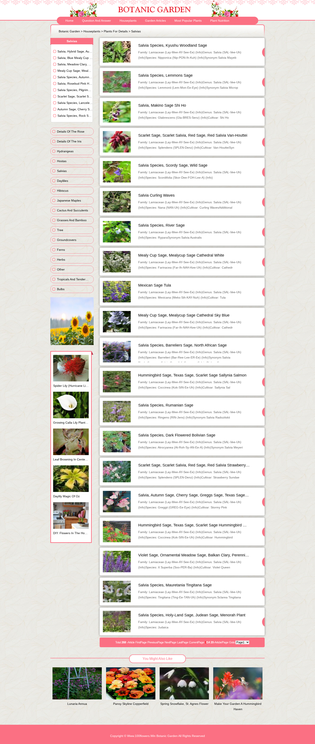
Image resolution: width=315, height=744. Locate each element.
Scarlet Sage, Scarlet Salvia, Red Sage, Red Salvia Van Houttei (75, 96)
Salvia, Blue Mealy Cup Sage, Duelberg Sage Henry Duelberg (75, 58)
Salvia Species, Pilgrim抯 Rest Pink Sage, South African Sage (75, 90)
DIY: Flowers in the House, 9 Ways (72, 533)
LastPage (182, 642)
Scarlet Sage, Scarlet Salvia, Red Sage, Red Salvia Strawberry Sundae (199, 465)
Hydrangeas (65, 151)
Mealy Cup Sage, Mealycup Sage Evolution (75, 70)
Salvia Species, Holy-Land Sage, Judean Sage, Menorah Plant (191, 615)
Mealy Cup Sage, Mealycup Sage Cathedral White (181, 255)
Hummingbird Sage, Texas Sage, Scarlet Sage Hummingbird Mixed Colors (201, 525)
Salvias (136, 31)
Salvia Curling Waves (156, 195)
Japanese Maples (69, 200)
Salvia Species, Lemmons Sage (165, 75)
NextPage (170, 642)
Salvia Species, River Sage (161, 225)
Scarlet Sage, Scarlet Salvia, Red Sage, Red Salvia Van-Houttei (192, 135)
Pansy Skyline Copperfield (130, 703)
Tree (60, 230)
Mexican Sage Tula (154, 285)
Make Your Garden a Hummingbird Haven (237, 706)
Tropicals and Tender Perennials (75, 279)
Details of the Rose (70, 131)
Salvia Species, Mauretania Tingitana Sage (175, 585)
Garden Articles (155, 20)
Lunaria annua (77, 703)
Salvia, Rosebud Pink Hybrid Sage (75, 83)
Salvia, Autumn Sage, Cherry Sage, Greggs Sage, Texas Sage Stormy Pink (202, 495)
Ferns (61, 249)
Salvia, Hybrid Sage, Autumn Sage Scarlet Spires (75, 51)
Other (61, 269)
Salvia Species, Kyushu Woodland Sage (172, 45)
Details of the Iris (69, 141)
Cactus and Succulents (72, 210)
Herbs (61, 259)
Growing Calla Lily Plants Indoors (72, 422)
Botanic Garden (69, 31)
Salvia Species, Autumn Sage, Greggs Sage (75, 77)
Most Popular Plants (188, 20)
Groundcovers (66, 240)
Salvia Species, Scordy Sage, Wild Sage (172, 165)
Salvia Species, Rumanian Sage (165, 405)
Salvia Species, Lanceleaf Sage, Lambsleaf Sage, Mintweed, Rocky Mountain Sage (75, 103)
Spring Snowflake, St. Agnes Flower (184, 703)
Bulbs (60, 289)
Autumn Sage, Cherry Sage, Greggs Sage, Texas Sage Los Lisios (75, 109)
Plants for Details (116, 31)
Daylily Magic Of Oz (66, 496)
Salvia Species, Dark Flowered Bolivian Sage (176, 435)
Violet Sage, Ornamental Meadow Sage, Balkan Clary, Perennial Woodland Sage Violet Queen (219, 555)
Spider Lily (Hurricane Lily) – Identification (72, 385)
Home (69, 20)
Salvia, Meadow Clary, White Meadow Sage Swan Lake (75, 64)
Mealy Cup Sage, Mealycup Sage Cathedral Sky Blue (184, 315)
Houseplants (128, 20)
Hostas (61, 161)
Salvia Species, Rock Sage (75, 115)
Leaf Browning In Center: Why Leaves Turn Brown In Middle (72, 459)
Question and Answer (96, 20)
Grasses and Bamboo (72, 220)
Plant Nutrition (219, 20)
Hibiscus (62, 190)
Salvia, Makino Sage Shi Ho (162, 105)
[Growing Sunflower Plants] (72, 344)
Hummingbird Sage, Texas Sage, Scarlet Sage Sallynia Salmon (192, 375)
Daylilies (62, 180)
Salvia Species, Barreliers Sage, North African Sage (182, 345)
